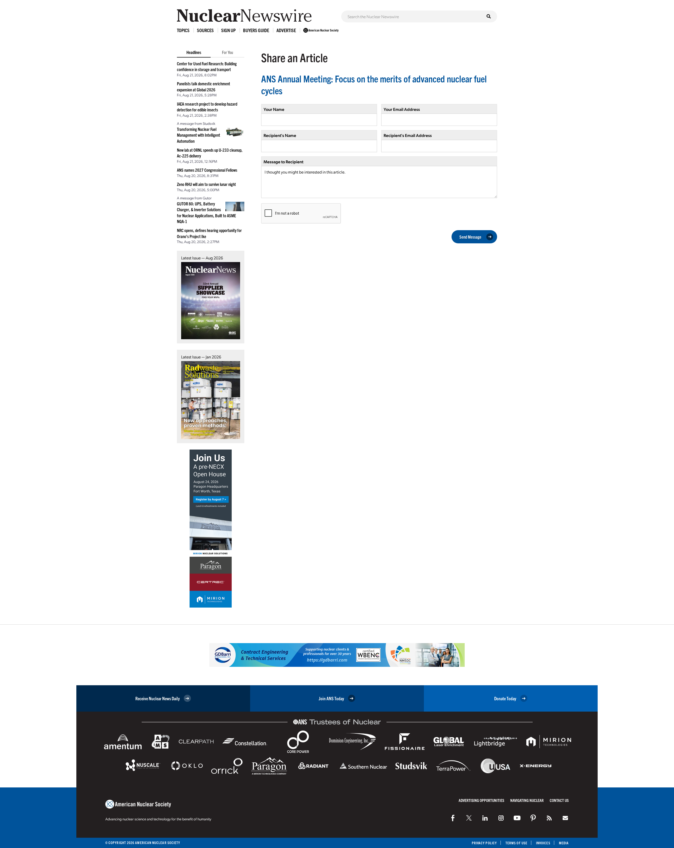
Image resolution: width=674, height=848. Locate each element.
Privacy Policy (484, 843)
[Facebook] (452, 818)
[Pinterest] (533, 818)
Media (564, 843)
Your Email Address (402, 109)
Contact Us (559, 800)
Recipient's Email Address (408, 135)
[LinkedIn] (485, 818)
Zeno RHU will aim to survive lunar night (206, 184)
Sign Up (228, 30)
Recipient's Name (280, 135)
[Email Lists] (565, 818)
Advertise (286, 30)
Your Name (274, 109)
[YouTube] (517, 818)
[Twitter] (468, 818)
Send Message (470, 236)
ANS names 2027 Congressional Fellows (207, 169)
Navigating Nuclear (527, 800)
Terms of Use (516, 843)
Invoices (543, 843)
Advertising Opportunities (481, 800)
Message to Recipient (283, 161)
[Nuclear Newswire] (549, 818)
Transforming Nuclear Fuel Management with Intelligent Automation (198, 135)
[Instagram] (501, 818)
